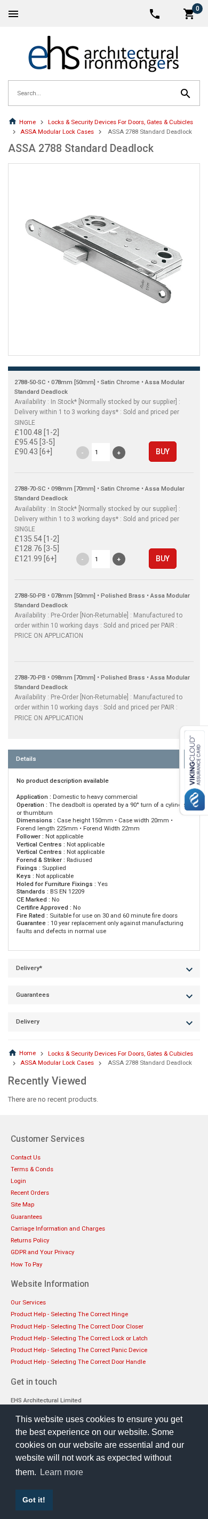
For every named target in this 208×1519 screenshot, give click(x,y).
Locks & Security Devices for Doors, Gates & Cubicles (120, 122)
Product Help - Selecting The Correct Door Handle (78, 1361)
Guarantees (26, 1216)
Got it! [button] (33, 1499)
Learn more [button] (61, 1472)
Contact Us (26, 1157)
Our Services (28, 1302)
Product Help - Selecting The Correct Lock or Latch (79, 1338)
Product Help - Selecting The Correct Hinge (69, 1314)
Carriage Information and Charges (58, 1228)
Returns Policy (30, 1240)
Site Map (22, 1204)
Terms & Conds (32, 1169)
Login (18, 1181)
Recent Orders (30, 1192)
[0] (189, 13)
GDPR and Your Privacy (42, 1252)
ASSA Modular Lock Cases (57, 131)
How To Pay (26, 1264)
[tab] (104, 759)
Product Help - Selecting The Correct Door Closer (77, 1326)
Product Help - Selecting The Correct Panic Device (79, 1350)
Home (27, 122)
